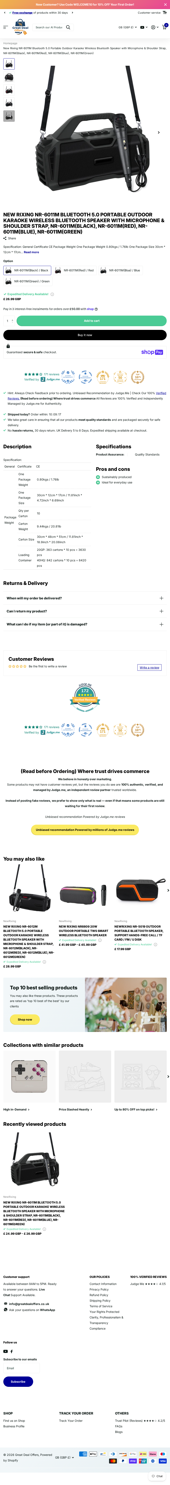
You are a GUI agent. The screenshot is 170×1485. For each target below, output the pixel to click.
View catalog (5, 27)
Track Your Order (71, 1420)
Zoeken (68, 27)
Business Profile (13, 1426)
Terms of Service (101, 1306)
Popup (52, 294)
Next (72, 12)
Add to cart (92, 320)
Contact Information (103, 1284)
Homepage (10, 43)
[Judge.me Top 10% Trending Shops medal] (137, 377)
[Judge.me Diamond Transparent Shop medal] (85, 377)
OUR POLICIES (100, 1277)
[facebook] (12, 1351)
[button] (13, 317)
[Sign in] (155, 27)
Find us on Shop (14, 1420)
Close (165, 4)
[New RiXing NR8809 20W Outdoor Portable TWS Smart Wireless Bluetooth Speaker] (85, 890)
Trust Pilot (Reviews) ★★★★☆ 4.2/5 (140, 1420)
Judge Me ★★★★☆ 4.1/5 (148, 1284)
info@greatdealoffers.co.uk (29, 1304)
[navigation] (4, 12)
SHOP (8, 1413)
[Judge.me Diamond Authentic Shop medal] (68, 377)
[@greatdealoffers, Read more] (144, 27)
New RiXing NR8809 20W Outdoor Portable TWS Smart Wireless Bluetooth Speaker (83, 931)
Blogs (119, 1432)
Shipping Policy (100, 1300)
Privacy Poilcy (99, 1289)
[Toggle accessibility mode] (165, 12)
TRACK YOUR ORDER (76, 1413)
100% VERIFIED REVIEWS (148, 1277)
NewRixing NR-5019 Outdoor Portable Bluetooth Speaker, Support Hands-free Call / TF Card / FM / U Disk (138, 933)
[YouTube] (5, 1351)
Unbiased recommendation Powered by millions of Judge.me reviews (85, 829)
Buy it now (85, 335)
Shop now (25, 1019)
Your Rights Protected (104, 1311)
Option (8, 261)
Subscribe (18, 1381)
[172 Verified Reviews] (85, 714)
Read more (31, 252)
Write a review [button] (149, 667)
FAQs (118, 1426)
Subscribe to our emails (20, 1359)
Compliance (98, 1328)
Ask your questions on (32, 1310)
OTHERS (122, 1413)
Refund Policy (99, 1295)
